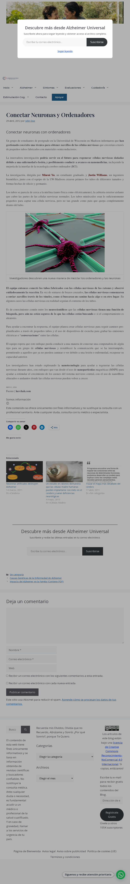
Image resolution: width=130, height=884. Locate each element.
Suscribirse (97, 42)
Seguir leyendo (65, 51)
